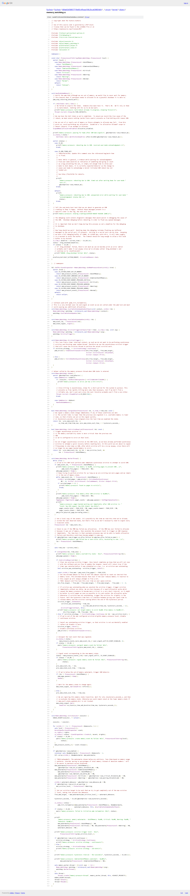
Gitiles (12, 893)
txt (181, 893)
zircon (108, 9)
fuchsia (50, 9)
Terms (23, 893)
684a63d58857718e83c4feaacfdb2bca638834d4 (82, 9)
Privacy (17, 893)
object (122, 9)
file (87, 17)
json (186, 893)
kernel (115, 9)
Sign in (186, 3)
